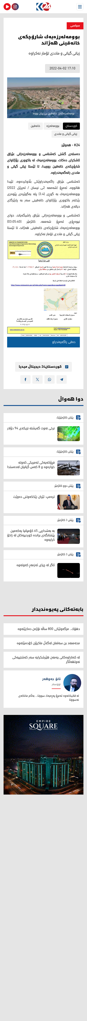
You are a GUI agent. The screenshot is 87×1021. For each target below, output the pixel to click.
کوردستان (71, 126)
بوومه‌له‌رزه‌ (52, 126)
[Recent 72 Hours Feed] (15, 6)
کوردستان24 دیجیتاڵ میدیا (40, 367)
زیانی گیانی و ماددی (65, 134)
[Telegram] (61, 379)
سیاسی (75, 25)
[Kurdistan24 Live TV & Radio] (7, 6)
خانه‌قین (35, 126)
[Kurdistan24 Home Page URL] (43, 6)
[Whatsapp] (49, 379)
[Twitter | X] (37, 379)
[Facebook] (25, 379)
